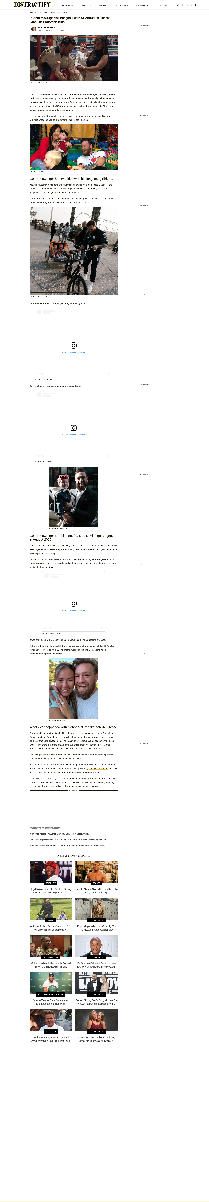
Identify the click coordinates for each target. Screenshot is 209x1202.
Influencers (122, 5)
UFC (66, 12)
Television (86, 5)
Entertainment (66, 5)
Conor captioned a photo (75, 646)
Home (32, 12)
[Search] (177, 4)
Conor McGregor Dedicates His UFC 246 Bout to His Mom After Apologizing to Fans (68, 840)
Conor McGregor (88, 94)
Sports (59, 12)
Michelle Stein (48, 27)
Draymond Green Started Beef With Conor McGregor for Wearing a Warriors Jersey (67, 846)
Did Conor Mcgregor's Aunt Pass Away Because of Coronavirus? (59, 834)
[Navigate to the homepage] (32, 4)
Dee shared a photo (58, 559)
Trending (103, 5)
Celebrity (52, 12)
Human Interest (143, 5)
